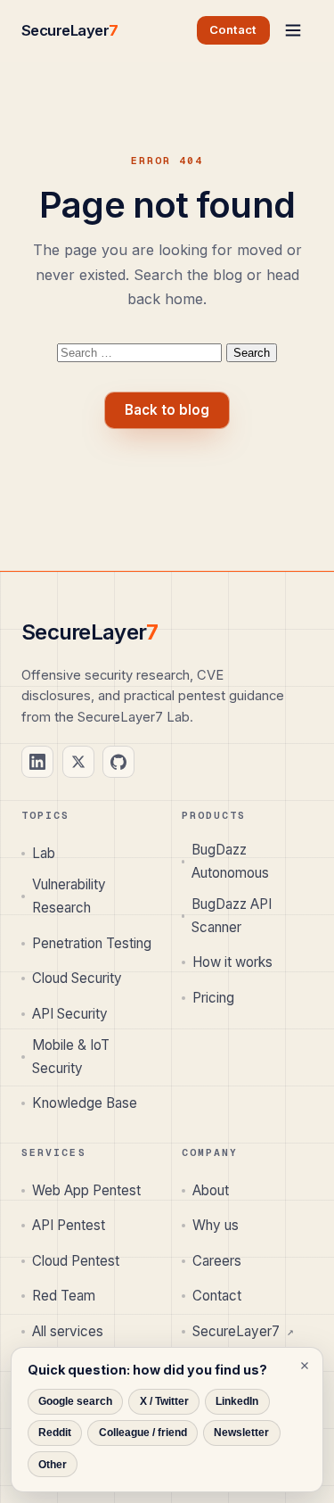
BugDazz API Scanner (231, 916)
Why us (215, 1225)
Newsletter (241, 1432)
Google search (75, 1401)
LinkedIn (237, 1401)
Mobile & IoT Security (71, 1056)
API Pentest (68, 1225)
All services (67, 1331)
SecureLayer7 (243, 1331)
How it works (232, 962)
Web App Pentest (86, 1190)
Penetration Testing (91, 943)
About (210, 1190)
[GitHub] (118, 762)
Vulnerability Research (69, 896)
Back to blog (167, 409)
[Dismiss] (304, 1365)
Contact (216, 1295)
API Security (70, 1013)
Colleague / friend (143, 1432)
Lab (43, 853)
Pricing (213, 997)
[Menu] (293, 30)
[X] (78, 762)
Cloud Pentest (75, 1260)
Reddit (54, 1432)
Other (52, 1464)
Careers (216, 1260)
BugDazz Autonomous (230, 861)
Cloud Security (77, 978)
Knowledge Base (84, 1102)
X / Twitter (164, 1401)
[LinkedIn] (37, 762)
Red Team (63, 1295)
